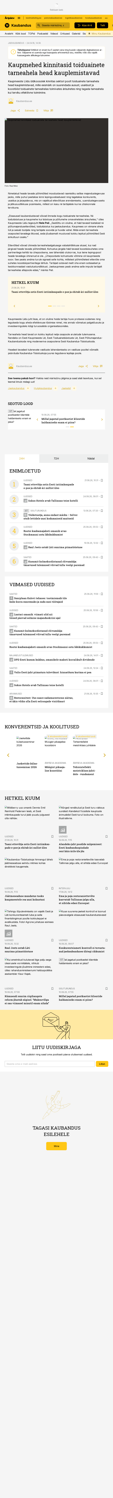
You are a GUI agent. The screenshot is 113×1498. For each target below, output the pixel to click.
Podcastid (42, 33)
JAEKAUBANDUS (16, 43)
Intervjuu (64, 888)
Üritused (65, 33)
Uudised (28, 480)
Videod (54, 33)
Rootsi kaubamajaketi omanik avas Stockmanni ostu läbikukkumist (50, 647)
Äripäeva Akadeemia (55, 763)
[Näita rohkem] (106, 18)
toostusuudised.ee (93, 18)
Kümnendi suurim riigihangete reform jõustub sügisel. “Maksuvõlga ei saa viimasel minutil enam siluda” (27, 1000)
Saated (27, 557)
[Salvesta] (102, 480)
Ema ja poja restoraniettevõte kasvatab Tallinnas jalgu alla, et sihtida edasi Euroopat (77, 899)
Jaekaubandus (16, 388)
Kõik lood (20, 33)
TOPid (31, 33)
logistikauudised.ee (73, 18)
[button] (50, 1064)
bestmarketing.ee (33, 18)
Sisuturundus (38, 510)
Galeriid (76, 33)
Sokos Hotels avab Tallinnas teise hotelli (53, 500)
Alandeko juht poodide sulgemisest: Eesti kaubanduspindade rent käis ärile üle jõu (80, 848)
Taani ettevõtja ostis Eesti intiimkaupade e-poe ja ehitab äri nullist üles (54, 291)
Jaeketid (66, 388)
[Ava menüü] (19, 18)
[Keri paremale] (102, 419)
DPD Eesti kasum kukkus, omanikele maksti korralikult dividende (54, 659)
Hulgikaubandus (43, 388)
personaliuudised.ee (53, 18)
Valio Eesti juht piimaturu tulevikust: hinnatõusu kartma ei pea (52, 672)
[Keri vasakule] (37, 419)
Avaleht (9, 33)
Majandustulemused (21, 655)
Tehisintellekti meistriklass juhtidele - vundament (84, 771)
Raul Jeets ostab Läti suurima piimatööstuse (55, 547)
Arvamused (15, 693)
